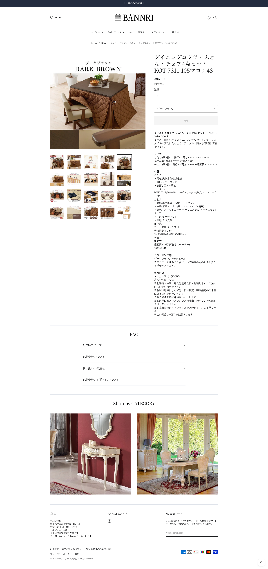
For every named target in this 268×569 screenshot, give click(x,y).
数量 (156, 89)
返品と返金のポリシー (72, 549)
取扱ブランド (114, 32)
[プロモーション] (90, 453)
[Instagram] (109, 521)
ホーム (94, 43)
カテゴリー (94, 32)
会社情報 (174, 32)
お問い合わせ (158, 32)
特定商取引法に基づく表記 (99, 549)
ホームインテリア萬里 (67, 559)
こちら (71, 536)
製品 (103, 43)
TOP (77, 554)
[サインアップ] (216, 532)
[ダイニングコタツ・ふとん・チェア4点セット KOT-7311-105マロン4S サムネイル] (57, 162)
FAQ (131, 32)
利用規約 (54, 549)
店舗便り (142, 32)
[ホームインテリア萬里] (134, 17)
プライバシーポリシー (61, 554)
